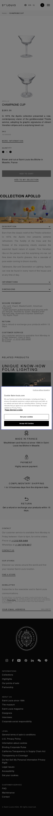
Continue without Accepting (41, 390)
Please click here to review (14, 410)
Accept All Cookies (26, 423)
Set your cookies (26, 417)
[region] (26, 408)
